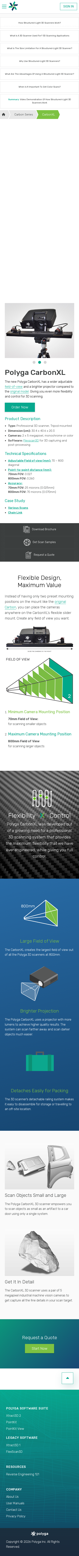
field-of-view (14, 386)
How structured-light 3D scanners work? (39, 23)
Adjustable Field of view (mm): (29, 460)
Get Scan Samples (44, 542)
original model (19, 391)
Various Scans (18, 508)
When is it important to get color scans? (40, 87)
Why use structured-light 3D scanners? (39, 61)
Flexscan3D (31, 440)
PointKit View (15, 1429)
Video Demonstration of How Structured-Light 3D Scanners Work (39, 101)
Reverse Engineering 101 (22, 1474)
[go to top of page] (67, 1378)
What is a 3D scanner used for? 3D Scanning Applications (39, 35)
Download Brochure (44, 529)
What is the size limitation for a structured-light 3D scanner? (39, 48)
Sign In (68, 6)
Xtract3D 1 (13, 1445)
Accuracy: (15, 483)
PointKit (11, 1422)
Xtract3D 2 (13, 1416)
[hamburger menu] (4, 7)
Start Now (39, 1348)
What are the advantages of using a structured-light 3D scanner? (39, 74)
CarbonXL (48, 114)
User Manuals (15, 1503)
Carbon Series (23, 114)
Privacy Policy (16, 1516)
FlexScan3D (14, 1452)
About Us (12, 1497)
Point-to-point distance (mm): (30, 470)
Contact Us (13, 1510)
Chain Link (15, 512)
